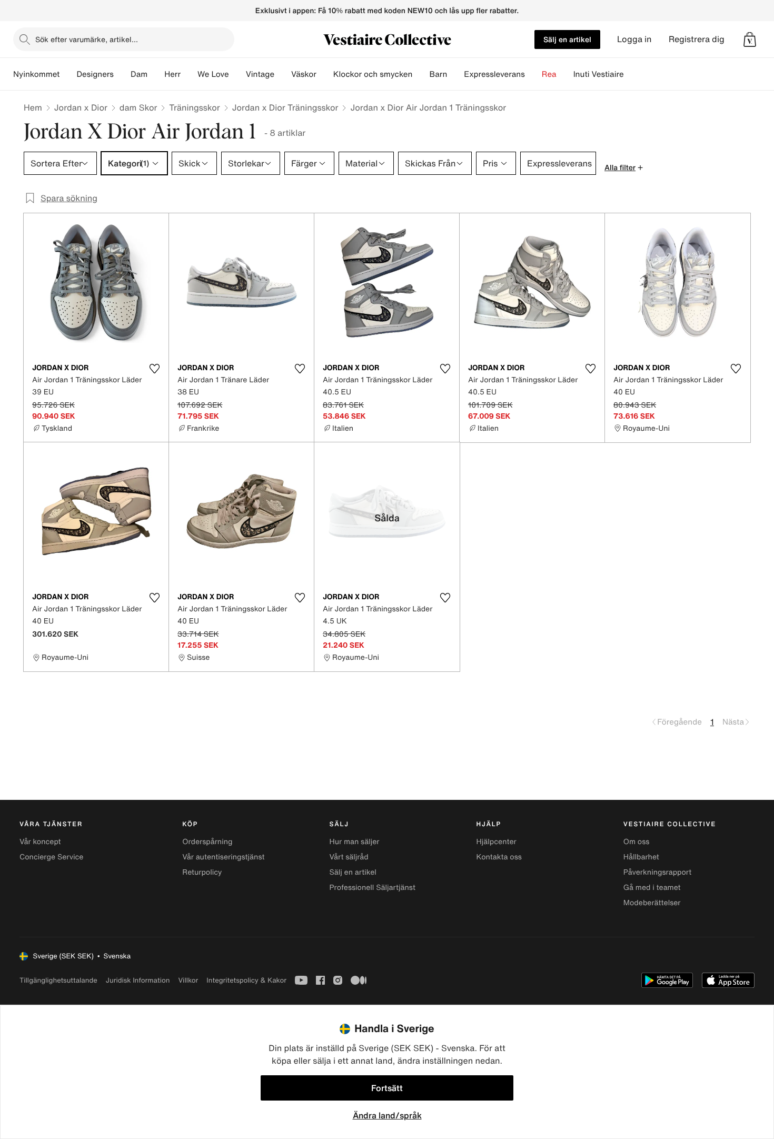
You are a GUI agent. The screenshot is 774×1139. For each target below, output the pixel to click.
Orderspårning (207, 841)
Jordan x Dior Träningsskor (285, 107)
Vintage (260, 74)
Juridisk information (138, 980)
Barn (438, 74)
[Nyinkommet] (68, 74)
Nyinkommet (36, 74)
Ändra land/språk (387, 1115)
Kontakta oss (499, 857)
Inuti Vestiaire (598, 74)
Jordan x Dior (80, 107)
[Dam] (156, 74)
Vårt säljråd (348, 857)
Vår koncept (40, 841)
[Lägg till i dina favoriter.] (154, 368)
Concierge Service (51, 857)
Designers (95, 74)
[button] (749, 39)
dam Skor (138, 107)
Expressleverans (494, 74)
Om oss (636, 841)
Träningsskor (194, 107)
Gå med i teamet (652, 887)
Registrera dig (697, 39)
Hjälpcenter (497, 841)
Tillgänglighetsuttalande (58, 980)
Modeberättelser (652, 902)
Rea (549, 74)
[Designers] (122, 74)
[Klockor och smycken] (420, 74)
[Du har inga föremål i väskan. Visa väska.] (749, 39)
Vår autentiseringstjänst (223, 857)
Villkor (188, 980)
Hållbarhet (641, 857)
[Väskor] (325, 74)
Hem (33, 107)
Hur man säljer (354, 841)
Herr (172, 74)
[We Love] (237, 74)
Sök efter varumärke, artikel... (86, 39)
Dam (139, 74)
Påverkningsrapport (657, 872)
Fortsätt (387, 1088)
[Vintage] (283, 74)
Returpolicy (202, 872)
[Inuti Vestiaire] (632, 74)
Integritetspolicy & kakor (246, 980)
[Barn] (455, 74)
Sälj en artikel (567, 39)
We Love (213, 74)
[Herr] (189, 74)
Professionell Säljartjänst (372, 887)
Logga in (634, 39)
